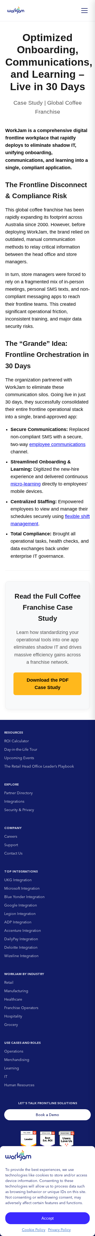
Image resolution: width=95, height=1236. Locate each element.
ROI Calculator (16, 741)
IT (5, 1076)
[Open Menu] (84, 10)
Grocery (11, 1024)
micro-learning (26, 484)
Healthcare (13, 999)
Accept (47, 1218)
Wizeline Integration (21, 955)
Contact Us (13, 853)
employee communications (57, 444)
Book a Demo (47, 1114)
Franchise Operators (21, 1007)
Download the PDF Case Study (48, 683)
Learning (11, 1068)
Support (11, 844)
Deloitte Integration (20, 947)
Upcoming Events (19, 757)
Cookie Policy (33, 1229)
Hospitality (13, 1016)
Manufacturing (16, 990)
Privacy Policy (59, 1229)
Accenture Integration (22, 930)
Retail (8, 982)
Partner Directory (18, 793)
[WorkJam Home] (15, 10)
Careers (10, 836)
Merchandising (16, 1059)
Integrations (14, 801)
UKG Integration (18, 880)
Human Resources (19, 1085)
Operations (13, 1051)
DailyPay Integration (21, 939)
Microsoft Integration (22, 888)
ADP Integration (17, 922)
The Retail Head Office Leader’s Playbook (39, 766)
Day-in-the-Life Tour (20, 749)
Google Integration (20, 905)
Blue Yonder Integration (24, 896)
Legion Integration (20, 913)
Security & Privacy (19, 809)
